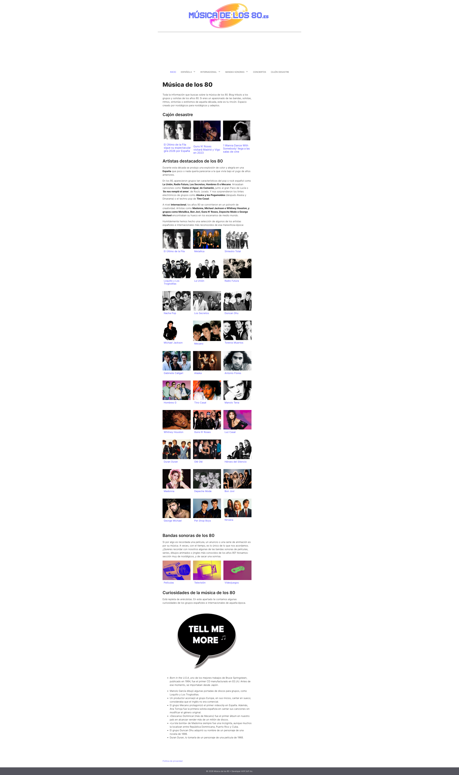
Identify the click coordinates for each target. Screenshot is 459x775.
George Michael (173, 520)
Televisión (200, 582)
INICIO (173, 72)
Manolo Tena (232, 402)
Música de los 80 (221, 771)
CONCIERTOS (259, 72)
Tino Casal (200, 402)
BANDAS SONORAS (234, 72)
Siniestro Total (233, 251)
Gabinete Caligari (173, 373)
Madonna (169, 491)
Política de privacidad (173, 761)
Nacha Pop (170, 313)
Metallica (199, 251)
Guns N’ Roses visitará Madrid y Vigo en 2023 (206, 149)
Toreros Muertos (234, 342)
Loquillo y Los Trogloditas (171, 282)
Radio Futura (232, 280)
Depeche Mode (203, 491)
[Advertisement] (229, 50)
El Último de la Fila (174, 251)
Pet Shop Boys (202, 520)
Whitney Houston (173, 432)
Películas (169, 582)
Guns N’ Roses (202, 432)
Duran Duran (171, 461)
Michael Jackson (173, 342)
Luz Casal (230, 432)
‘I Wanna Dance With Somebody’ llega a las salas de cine (236, 148)
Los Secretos (201, 313)
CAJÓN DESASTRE (280, 72)
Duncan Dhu (231, 313)
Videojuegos (232, 582)
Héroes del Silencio (236, 461)
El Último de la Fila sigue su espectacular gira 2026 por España (177, 147)
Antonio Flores (233, 373)
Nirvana (229, 519)
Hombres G (170, 402)
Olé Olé (198, 461)
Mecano (198, 343)
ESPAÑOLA (186, 72)
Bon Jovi (229, 491)
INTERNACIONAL (208, 72)
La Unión (199, 280)
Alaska (198, 373)
